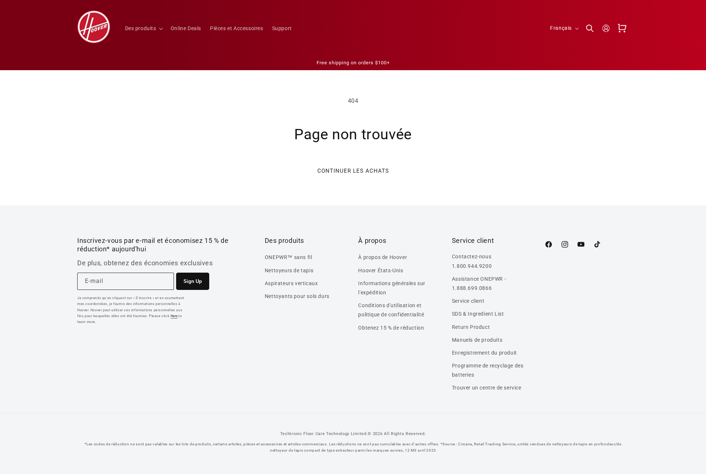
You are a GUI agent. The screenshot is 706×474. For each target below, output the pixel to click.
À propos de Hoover (382, 257)
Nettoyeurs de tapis (289, 270)
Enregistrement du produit (484, 353)
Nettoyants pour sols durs (297, 296)
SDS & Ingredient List (478, 314)
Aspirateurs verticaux (291, 283)
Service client (468, 301)
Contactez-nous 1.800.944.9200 (472, 261)
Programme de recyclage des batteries (488, 370)
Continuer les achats (353, 171)
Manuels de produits (477, 340)
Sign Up (192, 281)
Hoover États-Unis (380, 270)
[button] (143, 28)
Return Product (471, 327)
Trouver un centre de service (486, 388)
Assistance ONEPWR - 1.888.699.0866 (479, 283)
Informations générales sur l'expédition (391, 287)
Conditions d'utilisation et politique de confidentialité (391, 309)
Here (174, 316)
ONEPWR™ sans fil (288, 257)
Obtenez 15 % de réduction (391, 328)
